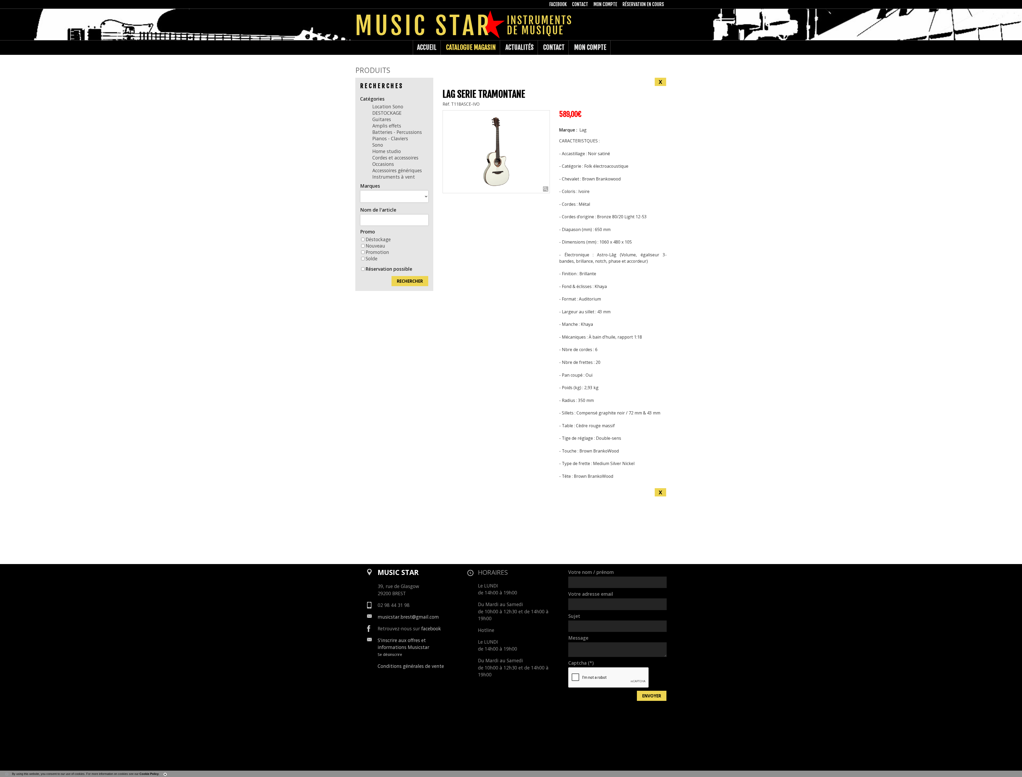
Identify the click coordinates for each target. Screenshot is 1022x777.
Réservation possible (388, 269)
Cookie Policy (149, 773)
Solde (371, 258)
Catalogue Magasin (471, 47)
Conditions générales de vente (411, 666)
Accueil (426, 47)
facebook (431, 628)
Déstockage (378, 239)
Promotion (377, 252)
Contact (553, 47)
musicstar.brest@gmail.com (408, 617)
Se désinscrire (390, 654)
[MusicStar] (361, 48)
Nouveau (375, 245)
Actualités (519, 47)
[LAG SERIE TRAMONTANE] (496, 151)
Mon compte (590, 47)
